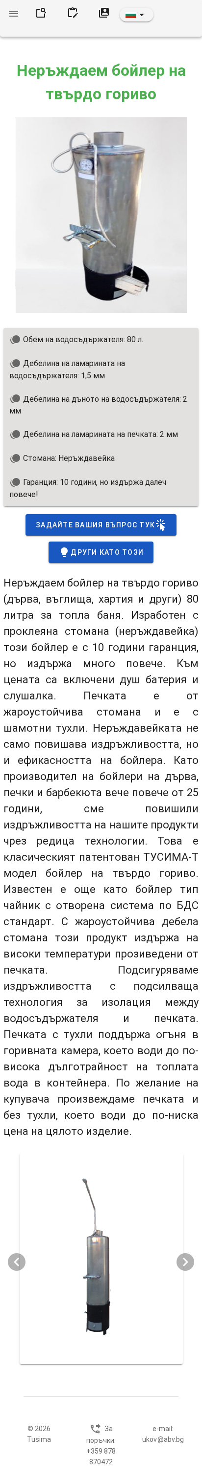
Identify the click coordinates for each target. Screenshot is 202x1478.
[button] (136, 15)
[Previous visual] (16, 1262)
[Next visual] (185, 1262)
